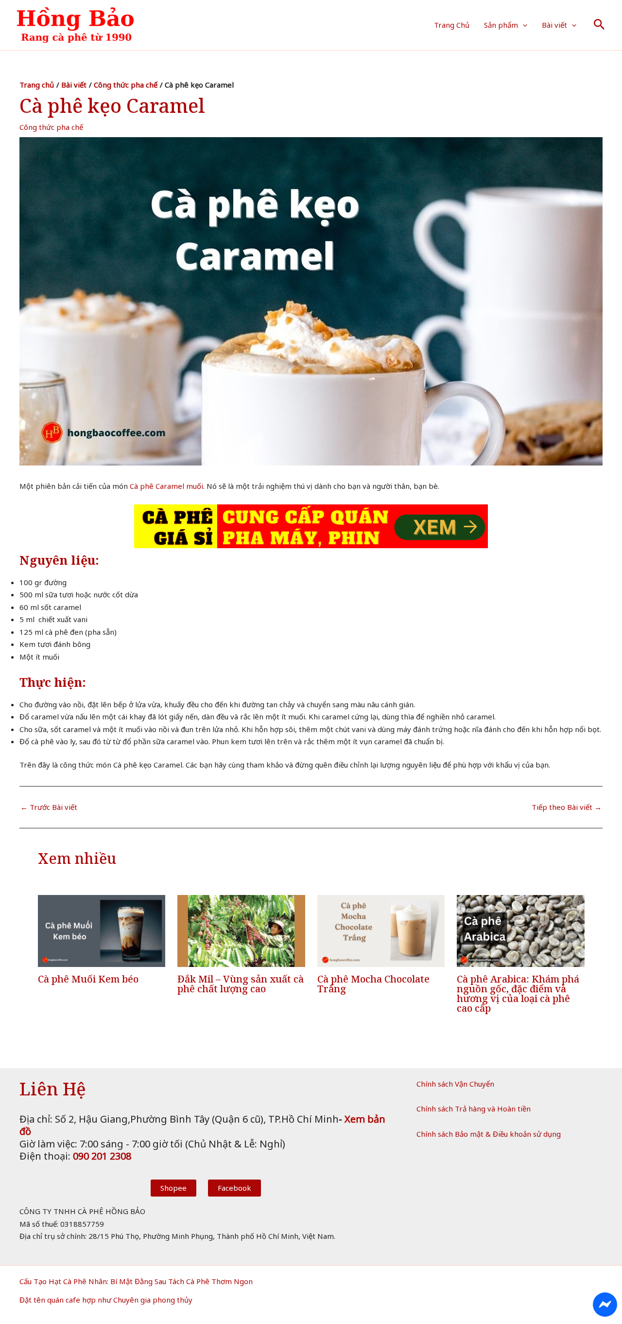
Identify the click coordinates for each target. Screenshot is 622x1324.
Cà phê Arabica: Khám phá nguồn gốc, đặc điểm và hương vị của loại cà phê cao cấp (518, 993)
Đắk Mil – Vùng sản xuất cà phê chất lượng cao (240, 983)
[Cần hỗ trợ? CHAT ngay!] (605, 1304)
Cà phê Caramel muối (166, 486)
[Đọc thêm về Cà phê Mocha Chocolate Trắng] (381, 930)
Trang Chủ (451, 25)
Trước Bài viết (48, 807)
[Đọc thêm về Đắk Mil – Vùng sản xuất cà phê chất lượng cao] (241, 930)
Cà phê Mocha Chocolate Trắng (373, 983)
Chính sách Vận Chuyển (455, 1084)
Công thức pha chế (51, 127)
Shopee (173, 1188)
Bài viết (554, 25)
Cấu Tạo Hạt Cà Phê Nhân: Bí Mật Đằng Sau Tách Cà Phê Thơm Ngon (136, 1281)
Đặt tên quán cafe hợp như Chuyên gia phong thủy (105, 1300)
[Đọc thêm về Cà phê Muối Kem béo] (102, 930)
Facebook (234, 1188)
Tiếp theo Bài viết (567, 807)
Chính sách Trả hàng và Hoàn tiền (473, 1108)
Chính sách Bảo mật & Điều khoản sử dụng (488, 1134)
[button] (522, 24)
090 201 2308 (102, 1156)
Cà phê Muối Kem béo (88, 978)
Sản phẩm (501, 25)
